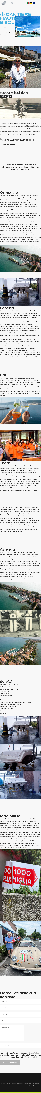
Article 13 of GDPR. (32, 1057)
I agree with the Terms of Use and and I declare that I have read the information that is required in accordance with (20, 1055)
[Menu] (38, 3)
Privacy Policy (33, 1053)
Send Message (11, 1062)
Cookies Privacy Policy (17, 1085)
